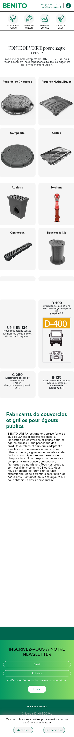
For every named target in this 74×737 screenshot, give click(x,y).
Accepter (23, 730)
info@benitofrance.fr (51, 7)
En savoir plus (54, 730)
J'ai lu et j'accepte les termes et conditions (39, 680)
